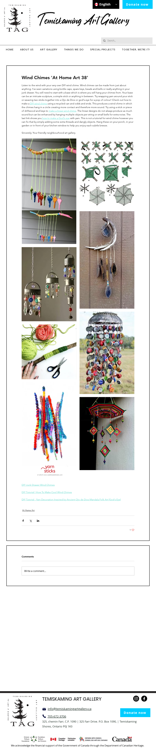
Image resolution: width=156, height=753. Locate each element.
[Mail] (44, 709)
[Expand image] (49, 191)
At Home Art (28, 510)
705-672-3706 (57, 716)
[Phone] (44, 716)
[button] (27, 49)
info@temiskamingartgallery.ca (69, 709)
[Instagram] (136, 699)
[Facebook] (144, 699)
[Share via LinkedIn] (38, 520)
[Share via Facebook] (23, 520)
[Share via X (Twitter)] (30, 520)
